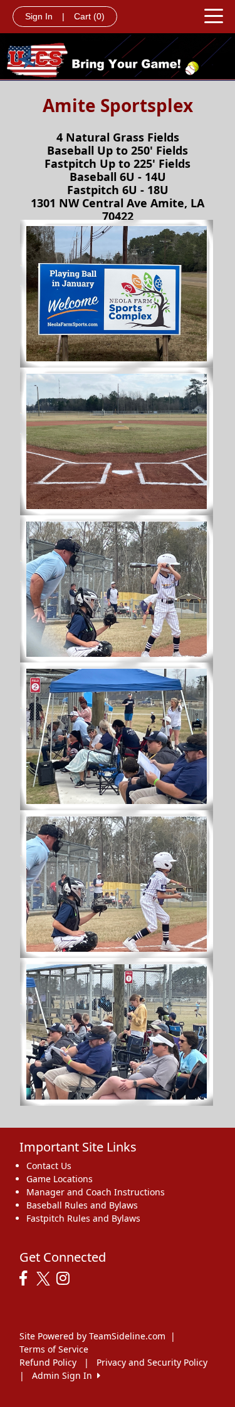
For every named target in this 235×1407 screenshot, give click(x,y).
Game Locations (59, 1179)
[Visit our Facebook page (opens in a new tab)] (26, 1278)
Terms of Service (53, 1349)
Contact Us (48, 1166)
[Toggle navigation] (214, 15)
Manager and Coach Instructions (95, 1192)
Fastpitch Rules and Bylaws (83, 1218)
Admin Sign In (64, 1375)
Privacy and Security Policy (152, 1362)
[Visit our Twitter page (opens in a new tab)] (44, 1279)
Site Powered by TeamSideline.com (92, 1336)
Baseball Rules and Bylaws (82, 1205)
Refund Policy (47, 1362)
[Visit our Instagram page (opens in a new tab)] (66, 1278)
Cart (89, 16)
